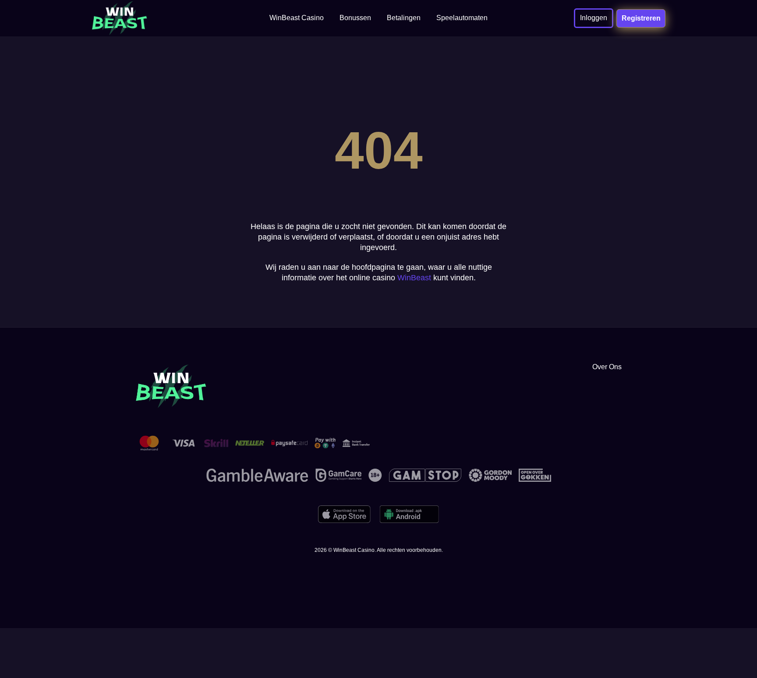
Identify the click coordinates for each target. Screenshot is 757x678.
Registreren (640, 17)
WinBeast (414, 277)
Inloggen (593, 17)
